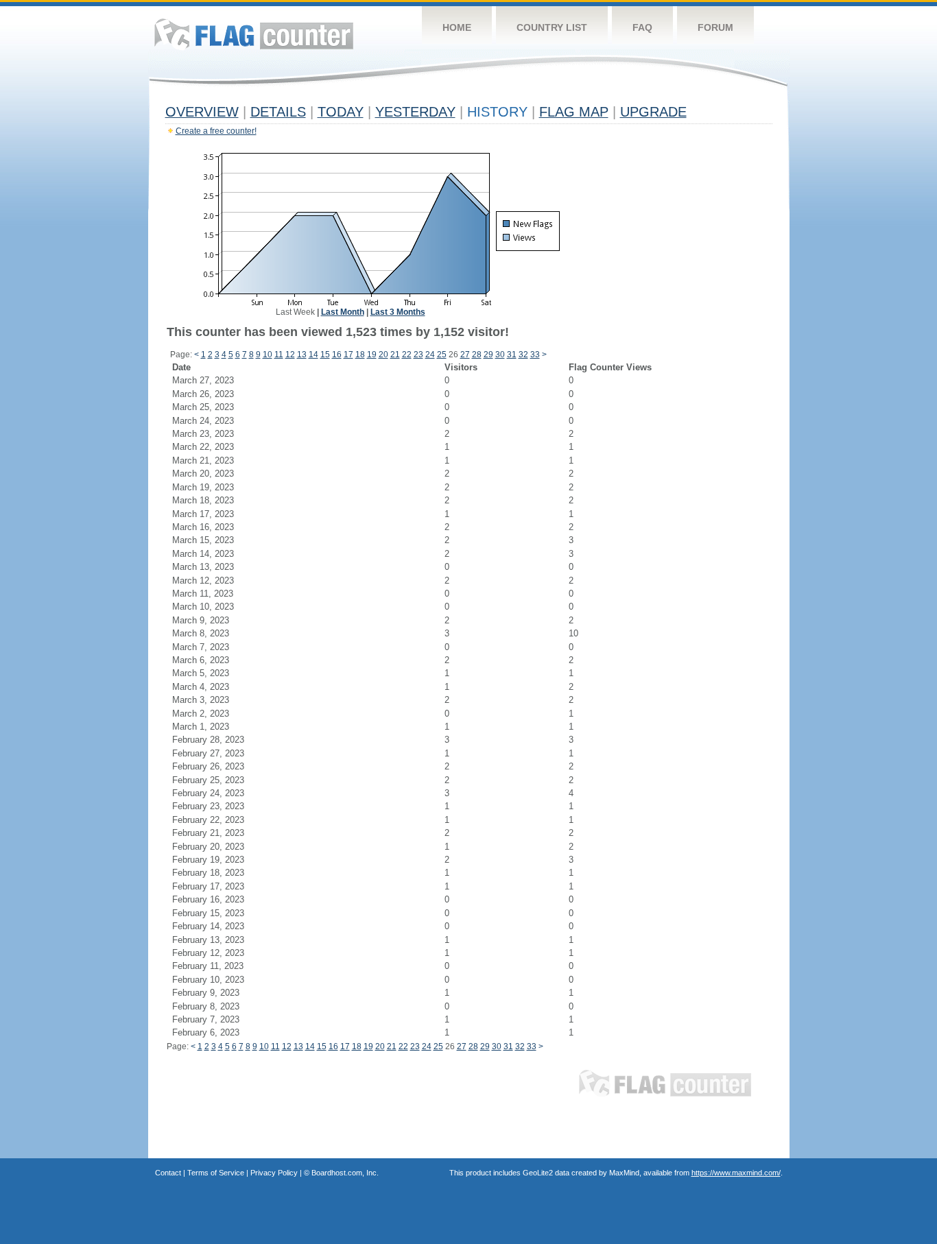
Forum (715, 27)
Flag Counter (253, 34)
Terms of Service (215, 1173)
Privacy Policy (274, 1173)
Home (456, 27)
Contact (168, 1173)
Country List (552, 27)
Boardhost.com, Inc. (345, 1173)
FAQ (642, 27)
